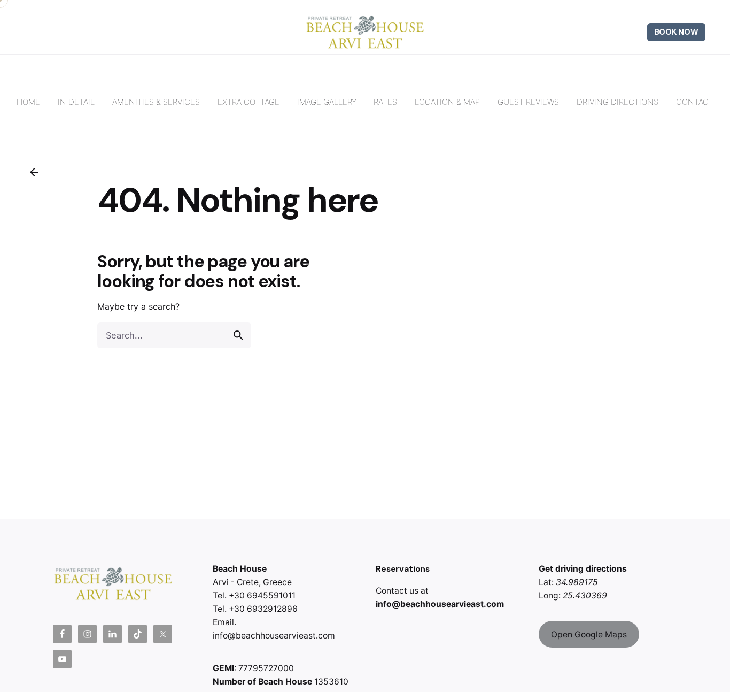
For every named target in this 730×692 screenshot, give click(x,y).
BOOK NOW (676, 32)
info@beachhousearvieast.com (440, 604)
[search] (238, 335)
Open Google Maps (589, 634)
